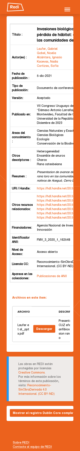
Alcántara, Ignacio (49, 57)
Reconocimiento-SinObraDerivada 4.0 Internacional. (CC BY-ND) (36, 389)
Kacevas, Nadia (47, 61)
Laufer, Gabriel (47, 48)
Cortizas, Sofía (47, 65)
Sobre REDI (21, 442)
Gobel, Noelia (46, 53)
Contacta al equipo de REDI (32, 446)
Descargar (44, 329)
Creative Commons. (31, 372)
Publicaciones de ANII (52, 276)
